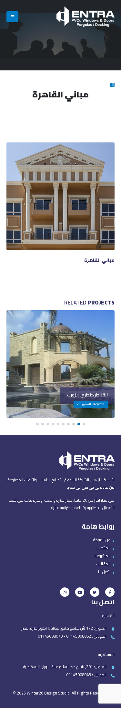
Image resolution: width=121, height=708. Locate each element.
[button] (83, 424)
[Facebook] (110, 592)
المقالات (103, 563)
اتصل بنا (104, 572)
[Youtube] (80, 592)
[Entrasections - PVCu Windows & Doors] (85, 16)
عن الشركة (101, 539)
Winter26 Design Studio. (48, 693)
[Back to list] (112, 85)
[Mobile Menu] (12, 16)
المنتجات (103, 547)
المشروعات (101, 555)
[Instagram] (64, 592)
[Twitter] (94, 592)
